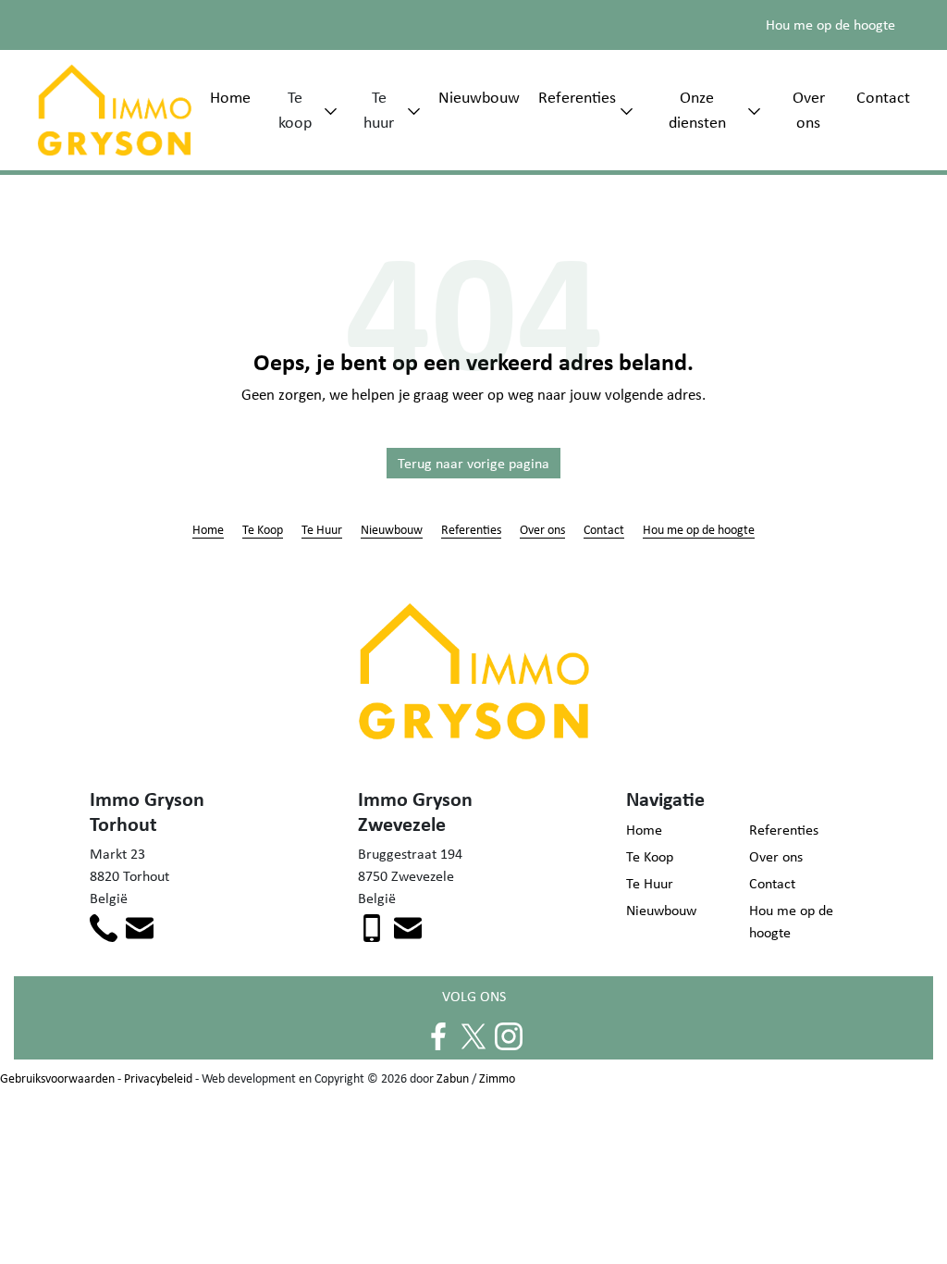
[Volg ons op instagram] (509, 1034)
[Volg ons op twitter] (473, 1034)
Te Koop (262, 529)
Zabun (453, 1078)
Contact (883, 97)
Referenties (577, 97)
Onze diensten (697, 109)
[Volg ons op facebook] (438, 1034)
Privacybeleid (158, 1078)
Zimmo (497, 1078)
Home (230, 97)
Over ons (809, 109)
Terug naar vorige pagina (473, 463)
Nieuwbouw (479, 97)
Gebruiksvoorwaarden (57, 1078)
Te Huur (321, 529)
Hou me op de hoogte (830, 24)
